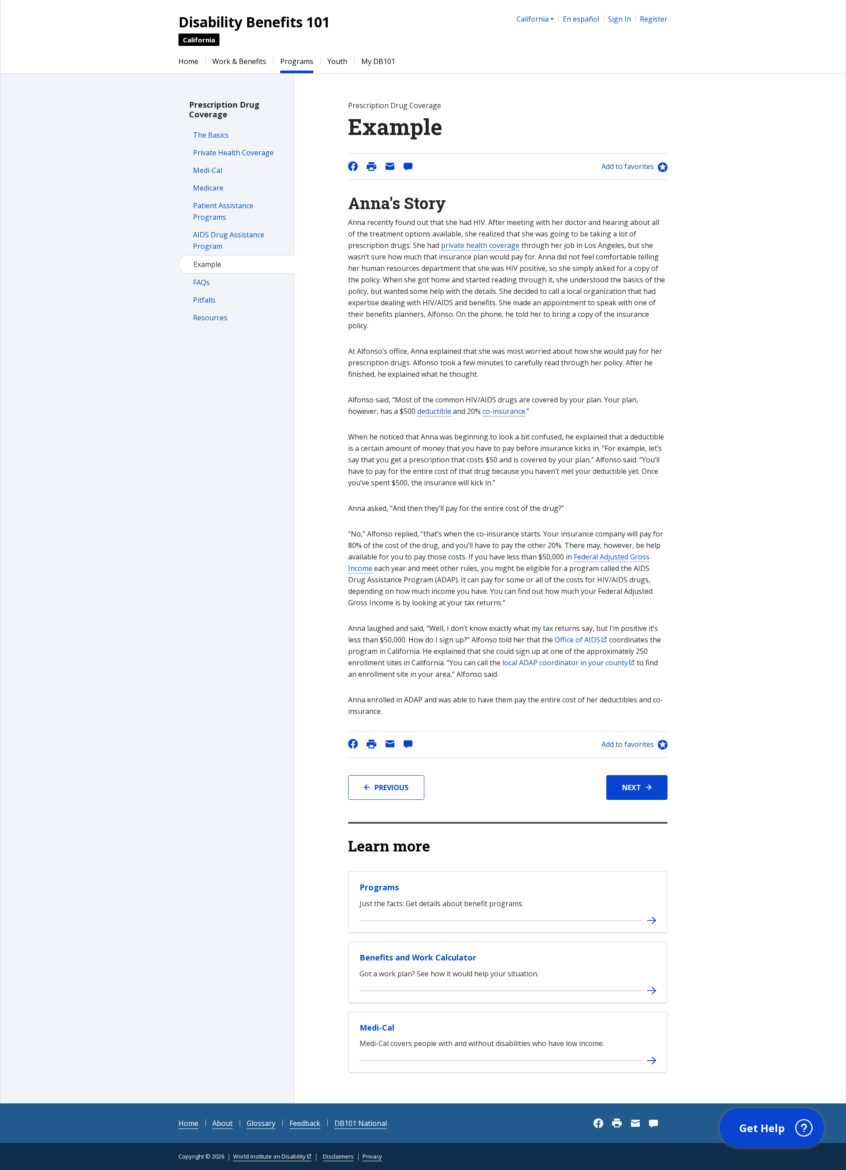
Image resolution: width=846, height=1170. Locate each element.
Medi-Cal (207, 170)
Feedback (304, 1123)
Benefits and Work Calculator (418, 957)
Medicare (208, 188)
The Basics (211, 135)
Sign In (619, 19)
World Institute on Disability (269, 1156)
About (222, 1123)
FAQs (201, 282)
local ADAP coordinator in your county (565, 663)
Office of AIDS (577, 640)
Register (654, 19)
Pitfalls (204, 300)
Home (188, 61)
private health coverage (480, 245)
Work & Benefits (239, 61)
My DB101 (378, 61)
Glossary (261, 1123)
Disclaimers (338, 1156)
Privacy (372, 1156)
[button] (772, 1128)
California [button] (532, 19)
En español (581, 19)
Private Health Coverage (233, 153)
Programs (296, 61)
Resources (210, 317)
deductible (434, 411)
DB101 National (360, 1123)
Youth (337, 61)
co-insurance (503, 411)
